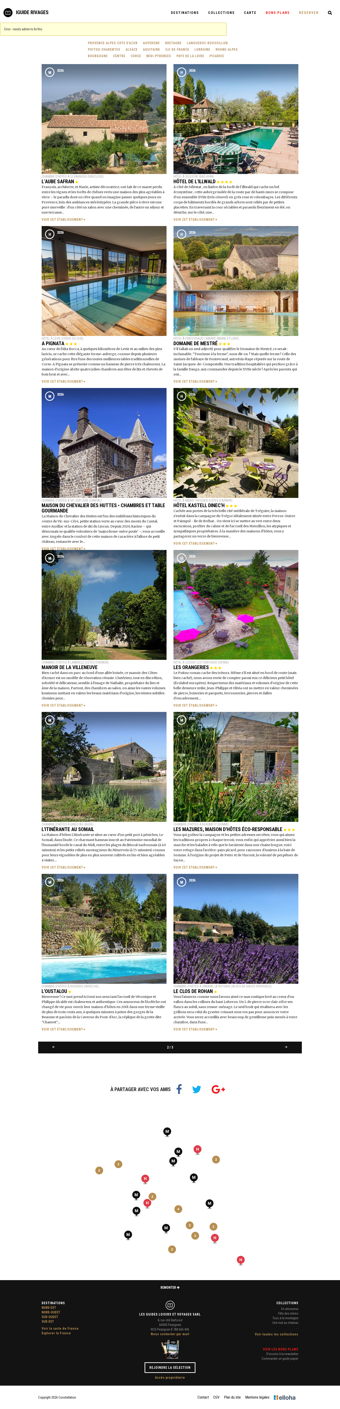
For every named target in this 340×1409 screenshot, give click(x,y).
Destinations (185, 13)
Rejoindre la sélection (170, 1367)
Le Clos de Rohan (193, 991)
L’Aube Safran (58, 181)
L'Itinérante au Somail (68, 829)
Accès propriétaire (170, 1377)
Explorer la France (56, 1333)
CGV (216, 1397)
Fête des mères (288, 1313)
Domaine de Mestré (196, 343)
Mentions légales (257, 1397)
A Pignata (53, 343)
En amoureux (289, 1309)
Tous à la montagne (285, 1318)
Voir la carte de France (60, 1328)
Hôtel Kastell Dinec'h (199, 505)
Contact (203, 1397)
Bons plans (278, 13)
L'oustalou (55, 991)
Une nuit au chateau (285, 1323)
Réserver (309, 13)
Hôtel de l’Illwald (195, 181)
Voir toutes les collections (276, 1334)
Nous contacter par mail (170, 1334)
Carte (250, 13)
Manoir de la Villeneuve (70, 667)
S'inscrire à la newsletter (282, 1354)
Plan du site (232, 1397)
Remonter (169, 1287)
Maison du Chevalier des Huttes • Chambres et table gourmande (103, 508)
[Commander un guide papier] (170, 1349)
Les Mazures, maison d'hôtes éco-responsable (228, 829)
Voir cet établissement (62, 219)
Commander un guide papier (280, 1358)
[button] (178, 1153)
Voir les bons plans (280, 1349)
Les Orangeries (191, 667)
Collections (221, 13)
